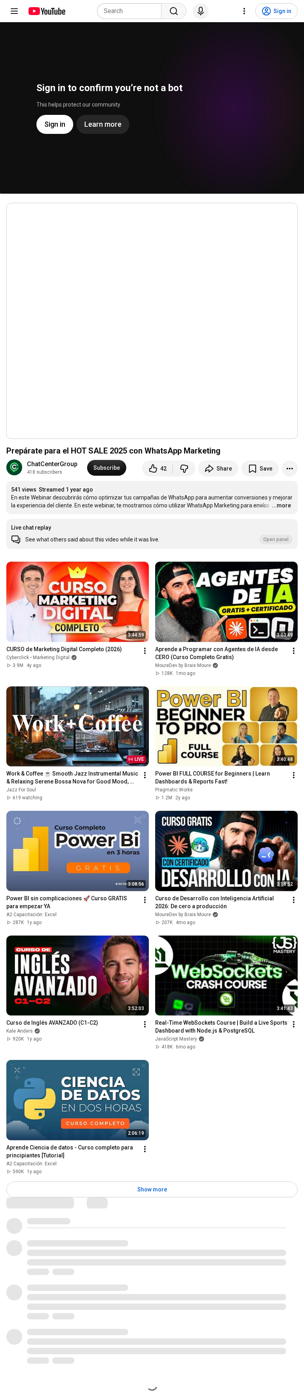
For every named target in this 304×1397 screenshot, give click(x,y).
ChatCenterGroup (52, 464)
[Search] (173, 11)
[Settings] (244, 11)
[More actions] (290, 468)
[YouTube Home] (46, 11)
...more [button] (281, 505)
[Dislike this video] (184, 468)
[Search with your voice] (201, 11)
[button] (152, 534)
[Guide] (14, 11)
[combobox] (132, 11)
